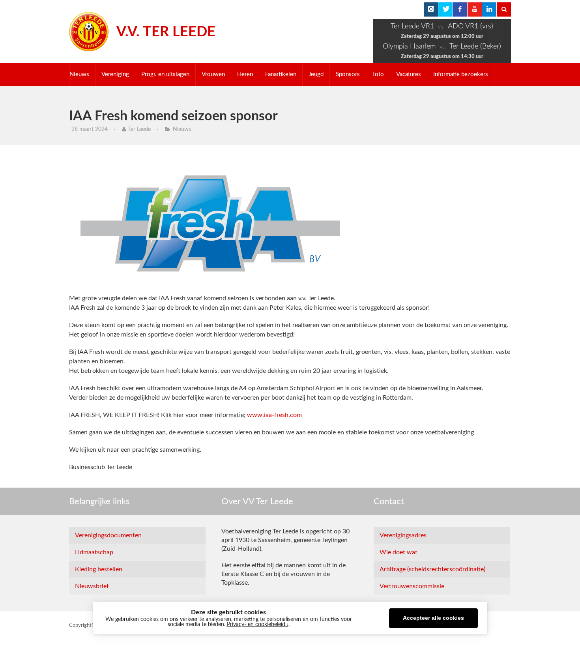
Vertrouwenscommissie (412, 586)
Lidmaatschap (94, 552)
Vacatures (408, 74)
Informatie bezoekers (460, 74)
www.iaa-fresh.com (274, 415)
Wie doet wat (398, 552)
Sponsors (348, 74)
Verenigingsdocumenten (108, 535)
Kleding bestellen (98, 569)
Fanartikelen (280, 74)
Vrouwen (213, 74)
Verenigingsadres (403, 535)
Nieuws (79, 74)
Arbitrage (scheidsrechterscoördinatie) (432, 569)
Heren (245, 74)
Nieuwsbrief (92, 586)
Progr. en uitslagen (165, 74)
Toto (378, 74)
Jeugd (316, 74)
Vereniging (115, 74)
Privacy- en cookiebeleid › (257, 624)
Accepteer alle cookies (433, 618)
